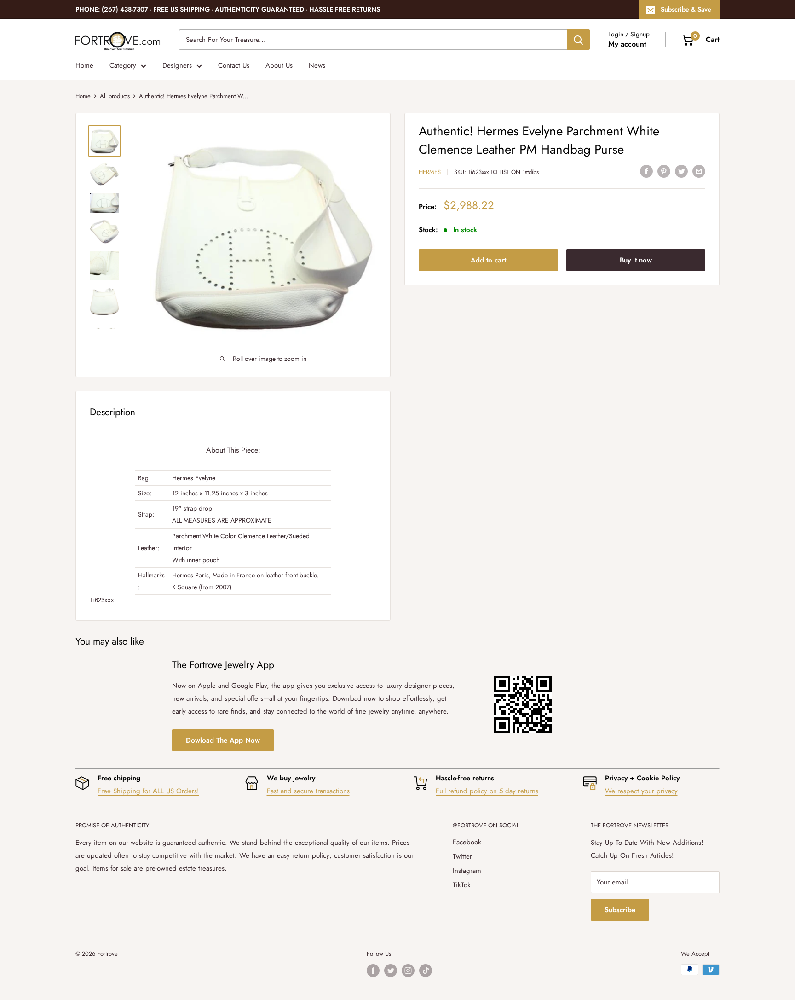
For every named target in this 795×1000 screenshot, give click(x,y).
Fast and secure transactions (308, 791)
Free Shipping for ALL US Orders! (148, 791)
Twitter (462, 856)
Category (122, 65)
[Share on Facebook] (646, 171)
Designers (177, 65)
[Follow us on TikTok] (425, 970)
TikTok (462, 885)
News (317, 65)
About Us (279, 65)
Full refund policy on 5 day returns (487, 791)
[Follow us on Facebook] (373, 970)
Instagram (467, 871)
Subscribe (620, 910)
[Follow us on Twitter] (390, 970)
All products (115, 96)
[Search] (578, 39)
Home (84, 65)
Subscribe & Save (686, 9)
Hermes (430, 172)
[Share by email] (698, 171)
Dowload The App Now (223, 740)
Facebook (467, 842)
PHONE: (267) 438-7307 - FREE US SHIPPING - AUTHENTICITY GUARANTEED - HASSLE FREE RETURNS (227, 9)
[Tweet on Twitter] (681, 171)
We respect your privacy (641, 791)
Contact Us (233, 65)
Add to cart (488, 260)
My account (627, 44)
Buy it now (636, 260)
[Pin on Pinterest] (663, 171)
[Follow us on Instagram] (408, 970)
